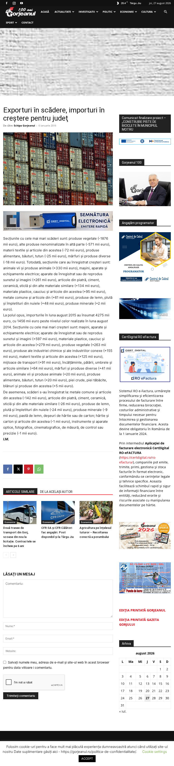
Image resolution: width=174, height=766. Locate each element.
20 (147, 691)
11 (131, 683)
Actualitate (63, 11)
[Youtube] (21, 3)
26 (140, 698)
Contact (27, 22)
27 (147, 698)
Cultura (147, 11)
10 (122, 683)
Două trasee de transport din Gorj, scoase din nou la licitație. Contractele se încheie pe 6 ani (19, 537)
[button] (165, 12)
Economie (127, 11)
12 (140, 683)
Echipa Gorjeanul (24, 125)
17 (122, 691)
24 (122, 698)
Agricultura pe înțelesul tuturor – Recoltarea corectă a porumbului (95, 532)
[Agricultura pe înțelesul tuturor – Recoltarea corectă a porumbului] (96, 512)
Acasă (45, 11)
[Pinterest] (28, 469)
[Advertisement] (87, 62)
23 (167, 691)
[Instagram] (14, 3)
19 (140, 691)
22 (160, 691)
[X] (18, 469)
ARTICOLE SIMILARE (20, 492)
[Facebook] (6, 3)
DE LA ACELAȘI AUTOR (56, 492)
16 (167, 683)
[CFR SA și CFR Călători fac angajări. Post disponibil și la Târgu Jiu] (58, 512)
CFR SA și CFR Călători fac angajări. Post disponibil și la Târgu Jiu (57, 532)
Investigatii (87, 11)
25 (131, 698)
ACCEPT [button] (87, 758)
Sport (10, 22)
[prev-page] (6, 555)
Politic (107, 11)
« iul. (122, 711)
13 (147, 683)
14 (154, 683)
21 (154, 691)
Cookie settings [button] (154, 751)
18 (131, 691)
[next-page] (13, 555)
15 (160, 683)
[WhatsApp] (39, 469)
